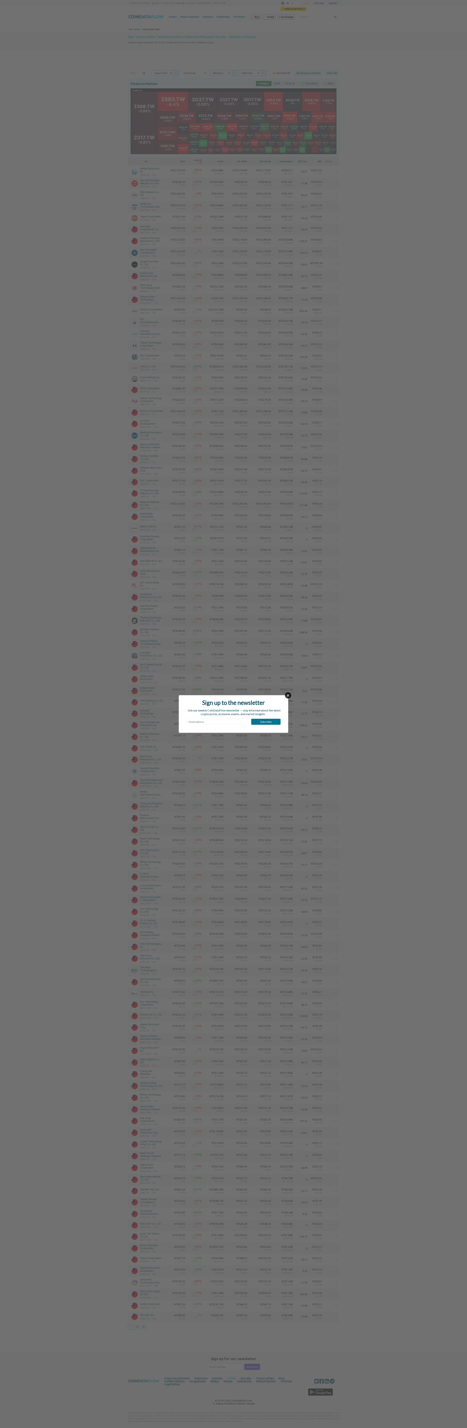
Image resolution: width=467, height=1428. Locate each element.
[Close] (288, 695)
